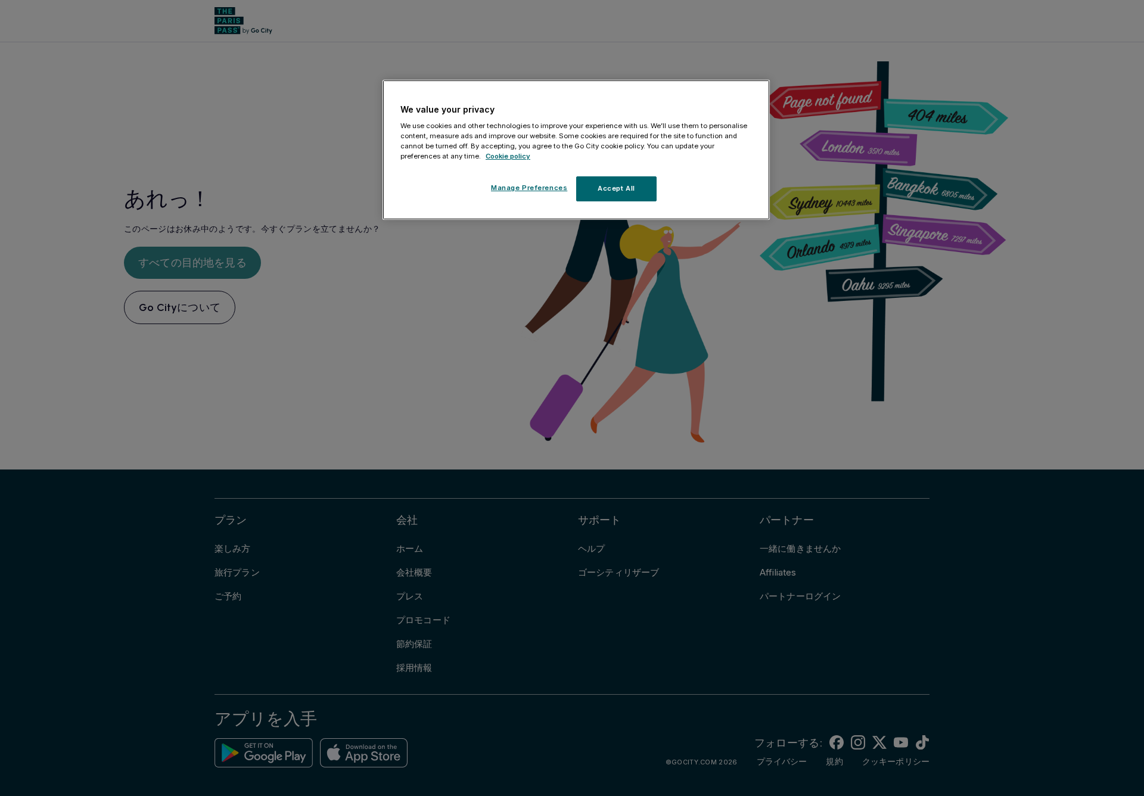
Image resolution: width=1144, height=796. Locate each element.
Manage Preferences (529, 188)
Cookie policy (508, 156)
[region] (576, 150)
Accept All (616, 188)
